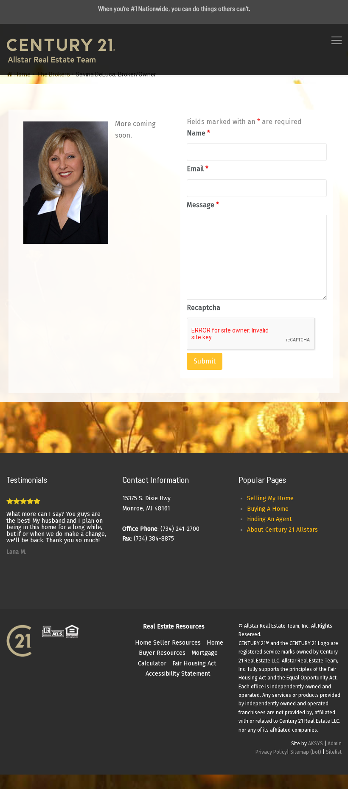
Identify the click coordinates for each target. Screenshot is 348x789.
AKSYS (315, 744)
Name (198, 133)
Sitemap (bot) (305, 752)
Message (203, 205)
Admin (335, 744)
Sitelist (334, 752)
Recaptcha (203, 308)
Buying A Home (268, 509)
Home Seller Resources (168, 642)
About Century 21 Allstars (282, 529)
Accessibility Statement (178, 673)
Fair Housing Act (194, 663)
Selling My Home (270, 498)
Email (197, 169)
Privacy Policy (271, 752)
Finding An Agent (269, 519)
